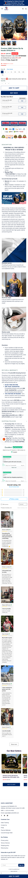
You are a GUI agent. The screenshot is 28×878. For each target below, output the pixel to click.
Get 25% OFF (21, 443)
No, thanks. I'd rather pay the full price (21, 445)
